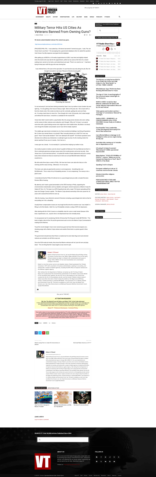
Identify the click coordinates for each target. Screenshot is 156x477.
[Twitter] (112, 3)
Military (79, 17)
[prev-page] (36, 410)
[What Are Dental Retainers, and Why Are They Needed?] (63, 397)
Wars (86, 17)
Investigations (65, 17)
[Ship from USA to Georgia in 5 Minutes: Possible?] (43, 397)
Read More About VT (78, 461)
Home (36, 21)
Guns (40, 323)
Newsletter (82, 1)
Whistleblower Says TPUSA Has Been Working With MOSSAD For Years (108, 89)
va (49, 323)
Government (40, 17)
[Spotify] (109, 3)
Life (73, 17)
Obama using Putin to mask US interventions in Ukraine (47, 343)
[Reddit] (101, 3)
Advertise (92, 1)
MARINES (45, 323)
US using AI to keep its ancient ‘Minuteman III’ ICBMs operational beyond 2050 (107, 150)
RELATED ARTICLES (41, 388)
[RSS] (107, 3)
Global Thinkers (100, 211)
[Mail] (99, 3)
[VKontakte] (115, 3)
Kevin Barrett (111, 194)
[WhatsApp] (47, 332)
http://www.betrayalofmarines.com (53, 354)
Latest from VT (100, 76)
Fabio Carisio (109, 197)
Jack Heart (117, 197)
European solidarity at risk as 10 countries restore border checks (107, 169)
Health (48, 17)
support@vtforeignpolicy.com (72, 464)
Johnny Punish (110, 204)
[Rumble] (104, 3)
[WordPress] (117, 3)
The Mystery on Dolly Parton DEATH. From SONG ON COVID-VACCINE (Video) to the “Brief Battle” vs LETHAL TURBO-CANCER (108, 82)
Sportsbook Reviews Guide (50, 475)
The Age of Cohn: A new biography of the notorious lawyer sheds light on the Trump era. (108, 96)
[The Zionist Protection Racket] (82, 397)
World (92, 17)
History (55, 17)
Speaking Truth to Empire (104, 165)
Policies (65, 1)
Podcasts (99, 17)
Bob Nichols (105, 201)
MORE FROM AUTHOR (53, 388)
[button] (119, 17)
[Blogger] (93, 3)
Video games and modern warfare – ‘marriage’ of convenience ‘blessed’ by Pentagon (108, 112)
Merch (87, 1)
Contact (97, 1)
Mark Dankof (110, 199)
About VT (57, 1)
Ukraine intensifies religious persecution (105, 175)
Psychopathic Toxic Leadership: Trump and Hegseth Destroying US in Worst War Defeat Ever (108, 129)
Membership (75, 1)
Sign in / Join (51, 1)
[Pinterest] (43, 332)
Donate (70, 1)
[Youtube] (120, 3)
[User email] (38, 289)
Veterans (53, 323)
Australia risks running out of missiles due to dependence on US (108, 143)
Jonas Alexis (103, 194)
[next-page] (38, 410)
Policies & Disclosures (60, 308)
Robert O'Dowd (39, 35)
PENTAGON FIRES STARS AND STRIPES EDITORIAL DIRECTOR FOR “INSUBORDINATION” (108, 181)
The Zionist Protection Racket (80, 405)
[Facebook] (96, 3)
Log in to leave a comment (42, 419)
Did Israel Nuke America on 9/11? (82, 343)
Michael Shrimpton (100, 199)
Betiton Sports (60, 475)
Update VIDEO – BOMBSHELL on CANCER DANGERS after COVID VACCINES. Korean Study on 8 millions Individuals (108, 121)
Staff (61, 1)
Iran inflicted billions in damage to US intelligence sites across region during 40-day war (108, 137)
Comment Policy (73, 308)
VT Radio (107, 17)
